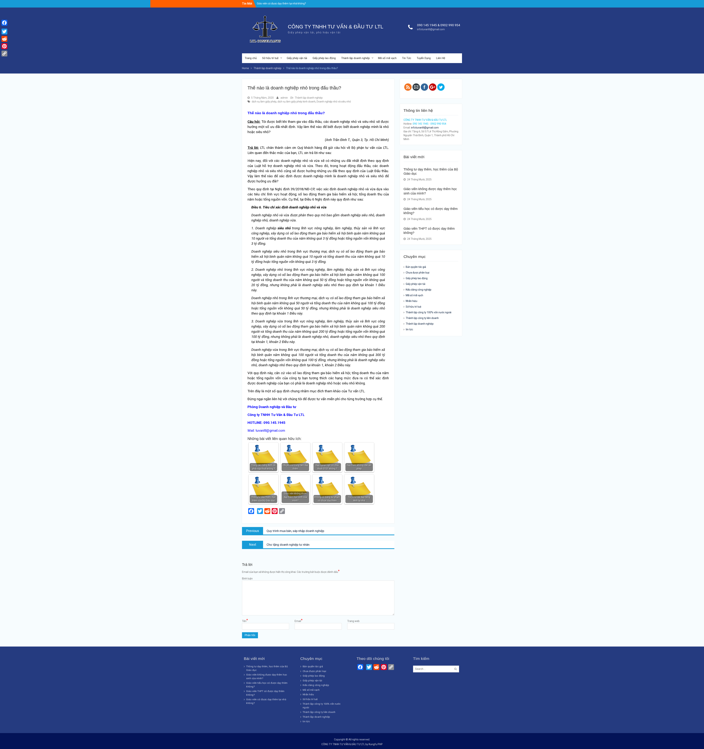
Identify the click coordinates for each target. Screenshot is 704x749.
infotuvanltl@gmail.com (431, 29)
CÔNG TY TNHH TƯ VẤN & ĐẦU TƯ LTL (335, 27)
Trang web (353, 621)
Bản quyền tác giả (416, 266)
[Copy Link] (4, 53)
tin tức (409, 329)
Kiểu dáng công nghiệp (418, 289)
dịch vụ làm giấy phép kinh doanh (297, 101)
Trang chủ (251, 58)
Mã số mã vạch (387, 58)
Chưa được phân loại (417, 272)
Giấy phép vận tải (297, 58)
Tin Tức (406, 58)
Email (298, 621)
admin (284, 97)
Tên (245, 621)
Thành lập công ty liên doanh (422, 318)
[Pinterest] (4, 46)
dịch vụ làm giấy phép (264, 101)
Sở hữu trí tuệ (270, 58)
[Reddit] (4, 39)
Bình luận (247, 578)
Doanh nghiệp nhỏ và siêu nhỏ (334, 101)
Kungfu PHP (376, 744)
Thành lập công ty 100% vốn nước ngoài (428, 312)
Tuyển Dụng (424, 58)
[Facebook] (4, 22)
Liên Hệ (440, 58)
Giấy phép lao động (324, 58)
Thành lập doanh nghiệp (355, 58)
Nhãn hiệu (411, 301)
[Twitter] (4, 31)
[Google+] (4, 27)
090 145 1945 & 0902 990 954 (438, 25)
